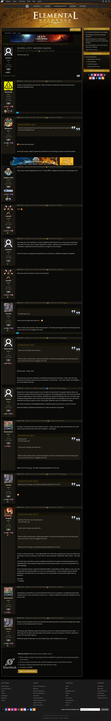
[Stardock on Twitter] (88, 74)
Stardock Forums (55, 388)
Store (82, 6)
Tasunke (8, 314)
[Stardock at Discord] (93, 78)
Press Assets (69, 698)
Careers (67, 693)
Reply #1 (20, 81)
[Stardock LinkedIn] (99, 78)
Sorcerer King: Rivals (38, 705)
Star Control (36, 695)
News (28, 1)
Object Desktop (5, 686)
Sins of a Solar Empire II (38, 693)
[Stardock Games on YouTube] (95, 74)
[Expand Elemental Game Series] (86, 66)
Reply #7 (20, 303)
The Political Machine (38, 698)
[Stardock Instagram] (101, 74)
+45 (8, 325)
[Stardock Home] (2, 1)
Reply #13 (20, 587)
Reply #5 (20, 239)
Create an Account (101, 691)
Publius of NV (8, 178)
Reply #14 (20, 618)
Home (5, 44)
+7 (8, 69)
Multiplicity (4, 698)
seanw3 (8, 216)
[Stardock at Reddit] (90, 78)
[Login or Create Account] (103, 1)
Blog (34, 1)
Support (39, 1)
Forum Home (8, 33)
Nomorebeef (8, 432)
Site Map (66, 718)
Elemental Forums (47, 51)
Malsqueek (8, 128)
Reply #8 (20, 338)
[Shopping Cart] (106, 1)
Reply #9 (20, 388)
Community (22, 1)
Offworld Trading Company (39, 700)
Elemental (35, 688)
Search (14, 33)
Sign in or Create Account (28, 671)
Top (79, 81)
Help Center (100, 686)
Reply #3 (20, 167)
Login (19, 33)
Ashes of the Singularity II (39, 686)
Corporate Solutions (6, 688)
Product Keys (100, 693)
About (67, 686)
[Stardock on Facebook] (91, 74)
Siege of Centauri (37, 702)
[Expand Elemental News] (86, 61)
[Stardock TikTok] (96, 78)
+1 (8, 261)
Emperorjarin (8, 349)
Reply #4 (20, 205)
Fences (3, 693)
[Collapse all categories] (108, 56)
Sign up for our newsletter (70, 709)
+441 (8, 103)
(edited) (65, 303)
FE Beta (65, 44)
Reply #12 (20, 507)
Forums (67, 705)
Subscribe (105, 709)
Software (8, 1)
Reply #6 (20, 269)
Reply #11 (20, 474)
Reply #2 (20, 117)
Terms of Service (54, 718)
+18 (8, 410)
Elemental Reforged (17, 44)
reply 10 (35, 481)
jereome (8, 58)
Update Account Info (102, 698)
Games (14, 1)
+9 (8, 360)
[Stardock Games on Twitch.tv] (98, 74)
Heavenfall (8, 92)
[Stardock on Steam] (104, 74)
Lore (47, 6)
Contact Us (68, 702)
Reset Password (101, 695)
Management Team (70, 691)
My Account (100, 688)
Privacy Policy (46, 718)
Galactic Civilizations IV (38, 691)
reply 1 (34, 124)
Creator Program (70, 700)
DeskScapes (4, 695)
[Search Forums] (109, 1)
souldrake (8, 249)
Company (69, 683)
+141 (8, 227)
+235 (8, 186)
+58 (8, 529)
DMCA (61, 718)
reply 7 (32, 345)
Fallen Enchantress (53, 44)
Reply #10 (20, 421)
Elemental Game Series (35, 44)
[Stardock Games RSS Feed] (102, 78)
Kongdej (8, 518)
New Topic (75, 29)
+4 (8, 443)
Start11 (2, 691)
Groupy (3, 700)
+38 (8, 139)
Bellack (8, 399)
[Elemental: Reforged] (55, 17)
